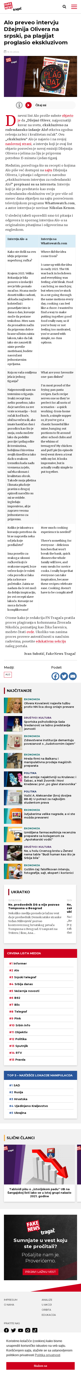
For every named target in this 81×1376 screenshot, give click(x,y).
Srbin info (23, 1025)
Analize (47, 1299)
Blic (17, 1004)
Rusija (18, 1092)
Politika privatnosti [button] (47, 1355)
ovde (30, 632)
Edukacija (49, 1314)
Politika (21, 1039)
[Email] (73, 676)
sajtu (48, 170)
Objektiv (21, 1032)
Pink (17, 1018)
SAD (17, 1085)
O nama (9, 1304)
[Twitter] (64, 676)
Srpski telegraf (25, 977)
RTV (19, 1053)
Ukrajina (20, 1113)
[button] (74, 7)
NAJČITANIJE (19, 690)
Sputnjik (21, 1046)
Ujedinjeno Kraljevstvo (31, 1106)
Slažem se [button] (40, 1365)
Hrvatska (20, 1099)
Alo (8, 674)
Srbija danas (24, 984)
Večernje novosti (26, 991)
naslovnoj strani (18, 144)
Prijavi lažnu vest (40, 1272)
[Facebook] (55, 676)
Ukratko (20, 892)
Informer (20, 963)
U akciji (47, 1304)
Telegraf (20, 1011)
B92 (17, 998)
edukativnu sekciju (51, 641)
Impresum (10, 1299)
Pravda (20, 1059)
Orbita (46, 1309)
